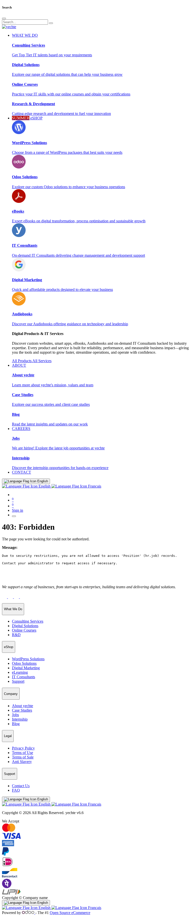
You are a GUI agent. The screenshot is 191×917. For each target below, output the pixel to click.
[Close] (4, 18)
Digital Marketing (26, 668)
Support (18, 681)
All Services (41, 361)
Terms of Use (22, 752)
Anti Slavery (22, 761)
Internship (20, 719)
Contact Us (21, 786)
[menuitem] (21, 472)
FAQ (16, 790)
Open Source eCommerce (70, 913)
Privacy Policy (23, 748)
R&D (16, 635)
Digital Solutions (25, 626)
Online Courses (24, 630)
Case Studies (22, 710)
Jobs (15, 715)
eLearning (20, 672)
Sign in (17, 510)
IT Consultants (23, 677)
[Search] (51, 23)
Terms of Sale (23, 757)
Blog (16, 724)
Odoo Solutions (24, 663)
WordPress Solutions (28, 659)
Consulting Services (27, 621)
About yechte (22, 706)
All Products (22, 361)
